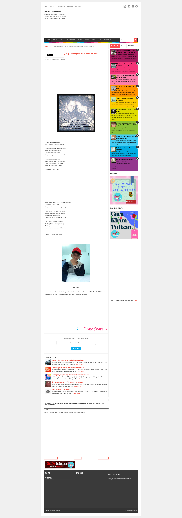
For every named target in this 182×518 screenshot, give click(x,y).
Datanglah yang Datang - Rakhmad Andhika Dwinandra (71, 375)
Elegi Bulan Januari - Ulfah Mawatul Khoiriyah (67, 382)
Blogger (135, 300)
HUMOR (80, 40)
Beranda (77, 458)
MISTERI (87, 40)
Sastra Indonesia (52, 11)
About (46, 6)
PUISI (93, 40)
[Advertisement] (103, 23)
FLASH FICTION (71, 40)
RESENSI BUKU (107, 40)
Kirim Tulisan (62, 6)
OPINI (99, 40)
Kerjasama (70, 6)
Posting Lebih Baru (50, 458)
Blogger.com (134, 510)
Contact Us (53, 6)
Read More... (79, 364)
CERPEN (62, 40)
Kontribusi (78, 6)
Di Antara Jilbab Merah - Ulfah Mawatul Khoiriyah (68, 367)
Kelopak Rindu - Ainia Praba (61, 389)
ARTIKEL (55, 40)
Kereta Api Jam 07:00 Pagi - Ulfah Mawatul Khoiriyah (69, 360)
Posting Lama (103, 458)
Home (48, 40)
